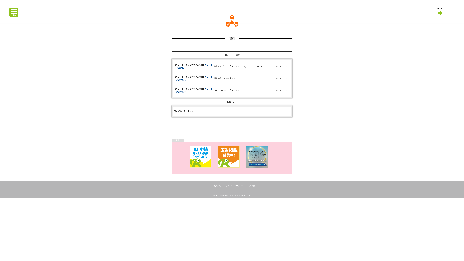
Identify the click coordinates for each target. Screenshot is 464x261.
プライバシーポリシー (234, 186)
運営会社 (251, 186)
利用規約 (217, 186)
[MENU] (14, 11)
